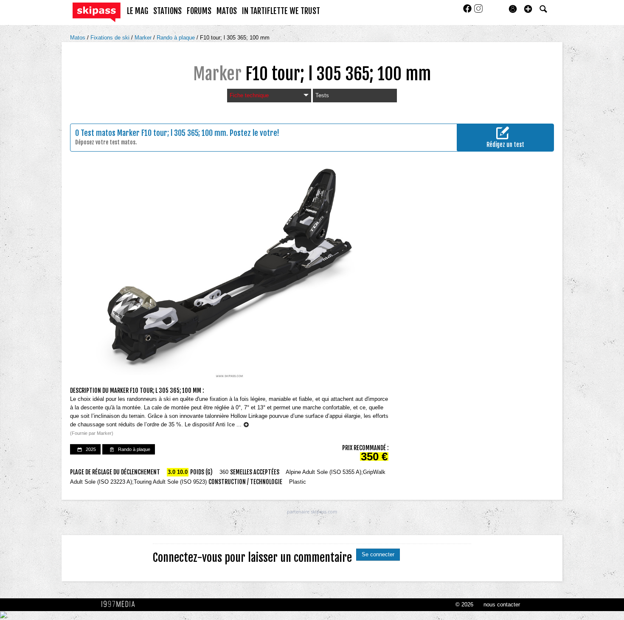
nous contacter (501, 604)
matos (226, 11)
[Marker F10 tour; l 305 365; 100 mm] (229, 273)
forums (199, 11)
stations (167, 11)
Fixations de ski (110, 37)
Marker (144, 37)
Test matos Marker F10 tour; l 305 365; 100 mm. (154, 133)
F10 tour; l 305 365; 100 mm (235, 37)
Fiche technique (249, 95)
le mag (137, 11)
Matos (78, 37)
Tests (322, 95)
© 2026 (464, 604)
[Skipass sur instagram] (478, 11)
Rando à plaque (177, 37)
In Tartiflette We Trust (281, 11)
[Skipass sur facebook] (468, 11)
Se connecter (378, 554)
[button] (528, 9)
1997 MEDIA (120, 604)
